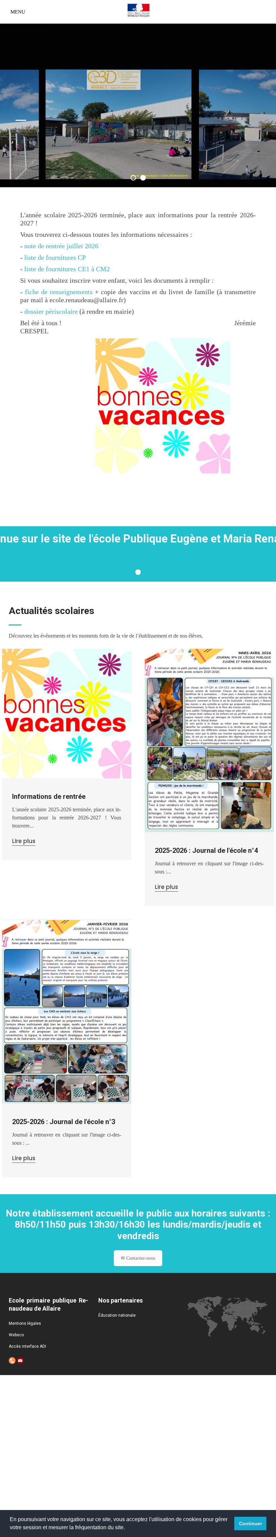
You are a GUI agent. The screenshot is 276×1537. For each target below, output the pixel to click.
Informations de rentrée (48, 796)
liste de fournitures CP (55, 257)
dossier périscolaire (51, 311)
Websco (16, 1335)
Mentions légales (25, 1323)
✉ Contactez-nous (138, 1258)
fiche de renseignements (59, 292)
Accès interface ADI (27, 1346)
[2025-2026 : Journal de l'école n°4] (209, 740)
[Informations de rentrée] (66, 713)
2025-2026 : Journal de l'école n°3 (63, 1122)
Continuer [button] (250, 1523)
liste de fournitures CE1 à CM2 (67, 269)
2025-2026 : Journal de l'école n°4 (206, 850)
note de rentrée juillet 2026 (61, 246)
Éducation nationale (117, 1315)
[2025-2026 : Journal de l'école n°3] (66, 1011)
